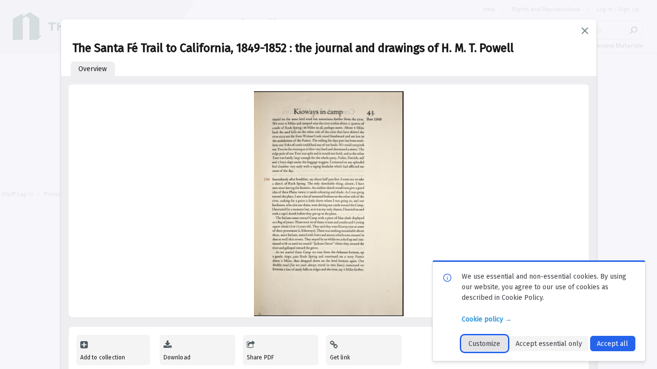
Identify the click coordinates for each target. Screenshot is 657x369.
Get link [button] (340, 357)
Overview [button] (92, 69)
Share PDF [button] (261, 357)
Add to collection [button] (103, 357)
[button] (585, 31)
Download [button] (177, 357)
